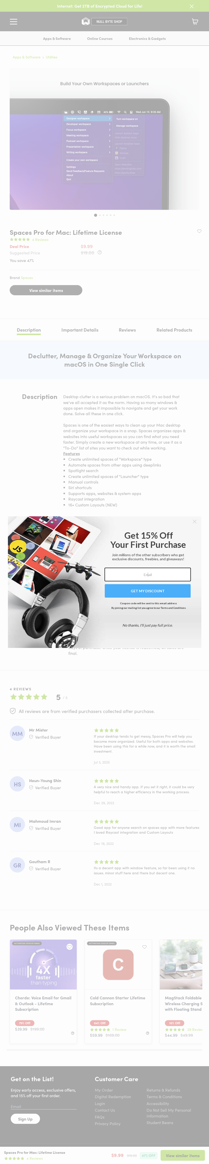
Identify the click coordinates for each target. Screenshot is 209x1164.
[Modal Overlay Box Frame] (105, 582)
